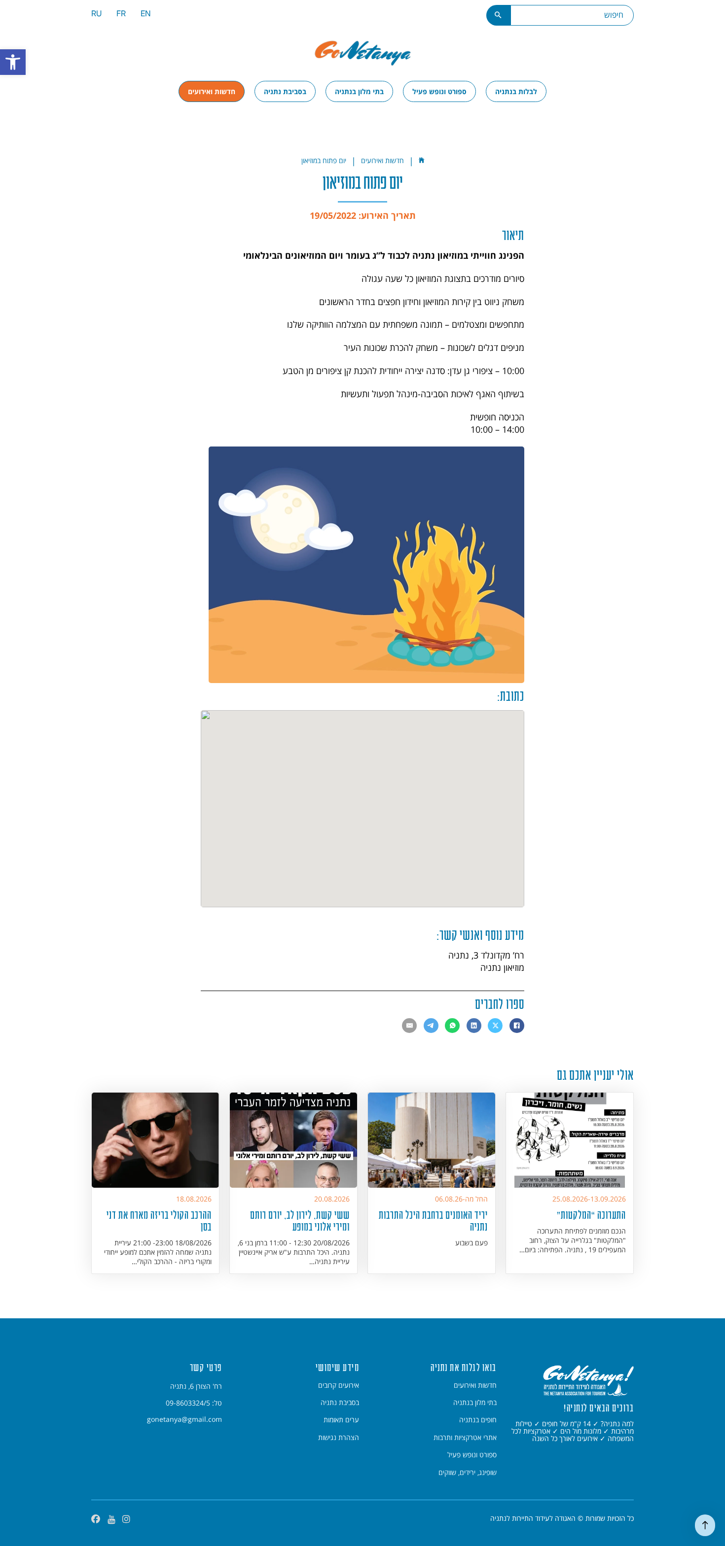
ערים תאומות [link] (341, 1419)
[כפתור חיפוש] (498, 15)
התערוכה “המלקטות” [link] (591, 1215)
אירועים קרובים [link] (338, 1385)
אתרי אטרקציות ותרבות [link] (465, 1437)
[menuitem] (146, 15)
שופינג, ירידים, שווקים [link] (467, 1472)
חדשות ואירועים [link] (211, 91)
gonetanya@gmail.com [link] (184, 1419)
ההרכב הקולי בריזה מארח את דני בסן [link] (159, 1221)
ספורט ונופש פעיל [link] (439, 91)
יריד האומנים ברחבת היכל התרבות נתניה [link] (433, 1221)
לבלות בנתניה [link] (516, 91)
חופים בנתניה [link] (478, 1419)
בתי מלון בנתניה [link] (359, 91)
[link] (13, 62)
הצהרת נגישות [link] (338, 1437)
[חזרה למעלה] (705, 1525)
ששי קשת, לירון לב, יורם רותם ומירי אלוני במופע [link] (300, 1221)
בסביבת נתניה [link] (285, 91)
